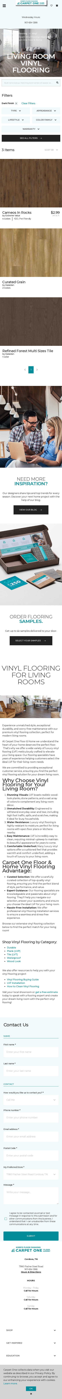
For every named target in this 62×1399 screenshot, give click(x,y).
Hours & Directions (31, 1272)
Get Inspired (14, 1343)
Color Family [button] (44, 120)
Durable (11, 947)
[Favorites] (51, 6)
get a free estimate (46, 992)
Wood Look (14, 961)
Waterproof (14, 958)
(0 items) (57, 6)
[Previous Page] (25, 369)
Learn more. (10, 1383)
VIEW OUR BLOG (28, 509)
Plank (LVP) (13, 951)
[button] (46, 6)
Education (13, 1355)
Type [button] (14, 110)
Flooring (22, 33)
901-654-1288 (31, 22)
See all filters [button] (29, 138)
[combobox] (28, 82)
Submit (31, 1236)
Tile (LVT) (12, 954)
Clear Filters (28, 103)
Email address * (11, 1129)
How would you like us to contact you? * (23, 1093)
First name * (9, 1045)
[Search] (57, 82)
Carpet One (8, 33)
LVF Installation (16, 983)
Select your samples (28, 640)
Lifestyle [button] (14, 120)
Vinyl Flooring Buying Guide (23, 979)
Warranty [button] (29, 129)
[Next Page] (37, 369)
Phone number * (11, 1110)
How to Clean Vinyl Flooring (23, 986)
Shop (9, 1330)
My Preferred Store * (13, 1167)
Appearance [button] (44, 110)
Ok (30, 1388)
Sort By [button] (49, 150)
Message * (8, 1185)
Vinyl (34, 33)
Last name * (9, 1064)
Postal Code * (10, 1148)
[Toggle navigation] (4, 6)
